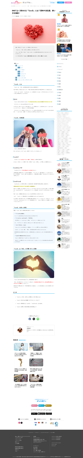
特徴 (60, 95)
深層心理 (60, 89)
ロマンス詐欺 (60, 130)
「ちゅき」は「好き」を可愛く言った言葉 (24, 79)
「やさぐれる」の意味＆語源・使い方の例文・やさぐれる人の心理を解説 (36, 386)
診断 (58, 38)
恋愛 (60, 83)
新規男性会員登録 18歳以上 (19, 448)
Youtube (59, 114)
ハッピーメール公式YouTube (56, 439)
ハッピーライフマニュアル (44, 432)
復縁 (66, 136)
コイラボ (63, 119)
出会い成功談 (35, 447)
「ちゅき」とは (19, 65)
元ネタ (20, 67)
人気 (64, 130)
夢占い (67, 133)
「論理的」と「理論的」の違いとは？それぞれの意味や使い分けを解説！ (36, 354)
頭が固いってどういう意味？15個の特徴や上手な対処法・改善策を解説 (21, 370)
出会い (59, 23)
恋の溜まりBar (65, 138)
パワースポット (60, 125)
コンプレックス (69, 119)
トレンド (60, 69)
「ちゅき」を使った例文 (21, 77)
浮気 (70, 141)
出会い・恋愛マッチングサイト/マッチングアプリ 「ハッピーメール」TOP (22, 437)
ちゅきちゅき (21, 75)
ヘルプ (16, 451)
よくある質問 (17, 443)
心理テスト (59, 138)
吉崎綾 (62, 133)
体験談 (68, 130)
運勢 (58, 152)
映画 (62, 141)
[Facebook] (30, 319)
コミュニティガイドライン (37, 442)
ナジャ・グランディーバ (61, 122)
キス (58, 119)
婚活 (60, 78)
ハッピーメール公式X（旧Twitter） (57, 436)
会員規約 (34, 436)
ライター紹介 (53, 432)
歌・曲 (66, 141)
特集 (60, 98)
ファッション (66, 125)
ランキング (37, 432)
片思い (60, 92)
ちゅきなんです (22, 73)
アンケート (61, 63)
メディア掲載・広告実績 (37, 450)
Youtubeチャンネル (65, 114)
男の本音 (64, 144)
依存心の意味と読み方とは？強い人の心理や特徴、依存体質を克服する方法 (36, 370)
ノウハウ (22, 16)
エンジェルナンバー (66, 117)
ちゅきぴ (21, 71)
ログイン (48, 405)
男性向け (59, 146)
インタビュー (60, 117)
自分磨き (68, 149)
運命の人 (63, 152)
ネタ (67, 122)
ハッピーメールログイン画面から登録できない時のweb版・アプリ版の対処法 (64, 26)
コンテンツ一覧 (54, 444)
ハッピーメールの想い (18, 440)
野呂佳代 (59, 154)
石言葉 (67, 146)
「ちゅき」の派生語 (20, 69)
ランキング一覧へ (64, 59)
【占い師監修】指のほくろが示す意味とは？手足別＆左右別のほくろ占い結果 (64, 41)
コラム (60, 66)
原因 (58, 133)
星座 (58, 141)
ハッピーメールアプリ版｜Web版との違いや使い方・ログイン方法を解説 (64, 56)
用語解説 (25, 16)
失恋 (60, 75)
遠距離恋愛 (68, 152)
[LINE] (38, 319)
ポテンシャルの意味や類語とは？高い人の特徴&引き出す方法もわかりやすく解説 (20, 354)
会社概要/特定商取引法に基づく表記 (38, 439)
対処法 (62, 136)
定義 (17, 16)
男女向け (29, 16)
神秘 (60, 101)
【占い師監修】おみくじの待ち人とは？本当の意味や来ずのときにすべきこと (21, 386)
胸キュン (59, 149)
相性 (63, 146)
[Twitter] (34, 319)
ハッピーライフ (30, 432)
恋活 (60, 86)
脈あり (64, 149)
